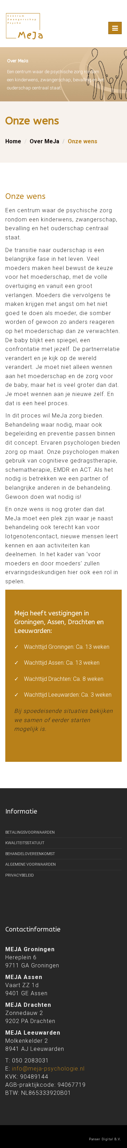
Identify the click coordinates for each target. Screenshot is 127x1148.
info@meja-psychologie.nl (48, 1068)
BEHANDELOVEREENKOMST (30, 854)
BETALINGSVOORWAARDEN (30, 832)
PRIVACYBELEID (19, 875)
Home (13, 141)
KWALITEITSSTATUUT (24, 843)
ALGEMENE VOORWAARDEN (30, 864)
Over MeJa (44, 141)
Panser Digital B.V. (105, 1139)
